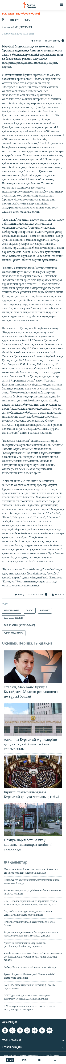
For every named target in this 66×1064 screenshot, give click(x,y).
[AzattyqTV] (40, 1060)
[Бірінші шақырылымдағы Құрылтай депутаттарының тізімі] (33, 771)
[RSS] (42, 1030)
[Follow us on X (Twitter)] (12, 1030)
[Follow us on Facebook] (5, 1030)
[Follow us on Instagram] (27, 1030)
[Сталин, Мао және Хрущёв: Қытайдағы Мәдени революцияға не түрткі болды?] (33, 666)
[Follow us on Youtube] (20, 1030)
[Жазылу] (49, 1030)
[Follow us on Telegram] (35, 1030)
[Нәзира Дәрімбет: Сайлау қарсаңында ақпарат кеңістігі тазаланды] (33, 819)
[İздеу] (55, 1060)
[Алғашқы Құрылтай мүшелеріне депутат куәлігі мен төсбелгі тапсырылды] (33, 719)
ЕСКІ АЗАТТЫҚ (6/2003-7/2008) (21, 13)
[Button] (36, 41)
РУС (24, 1060)
